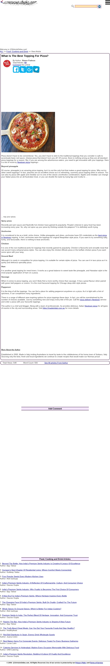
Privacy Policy (80, 663)
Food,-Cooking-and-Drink (17, 51)
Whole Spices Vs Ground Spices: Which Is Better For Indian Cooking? (31, 609)
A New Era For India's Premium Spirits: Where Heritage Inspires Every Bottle (34, 596)
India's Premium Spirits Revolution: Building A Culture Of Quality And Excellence (37, 654)
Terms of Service (96, 663)
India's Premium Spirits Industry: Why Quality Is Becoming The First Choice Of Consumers (40, 589)
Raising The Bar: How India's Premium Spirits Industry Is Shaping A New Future (37, 622)
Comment (17, 65)
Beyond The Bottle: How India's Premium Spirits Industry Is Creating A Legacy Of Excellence (41, 563)
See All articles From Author (56, 363)
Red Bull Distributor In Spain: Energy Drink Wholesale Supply (29, 635)
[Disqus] (55, 447)
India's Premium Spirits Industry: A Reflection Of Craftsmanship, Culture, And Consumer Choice (42, 583)
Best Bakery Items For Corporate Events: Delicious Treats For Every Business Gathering (40, 641)
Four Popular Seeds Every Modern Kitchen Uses (22, 576)
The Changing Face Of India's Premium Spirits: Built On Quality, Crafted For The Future (39, 602)
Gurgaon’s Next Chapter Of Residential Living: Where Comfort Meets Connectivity (37, 570)
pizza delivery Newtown (90, 300)
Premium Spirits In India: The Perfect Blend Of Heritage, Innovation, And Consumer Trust (40, 615)
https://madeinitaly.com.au (54, 308)
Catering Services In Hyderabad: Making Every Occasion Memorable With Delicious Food (41, 647)
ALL (1, 51)
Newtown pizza (23, 162)
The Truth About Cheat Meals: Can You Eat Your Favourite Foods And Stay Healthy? (39, 628)
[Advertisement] (55, 29)
